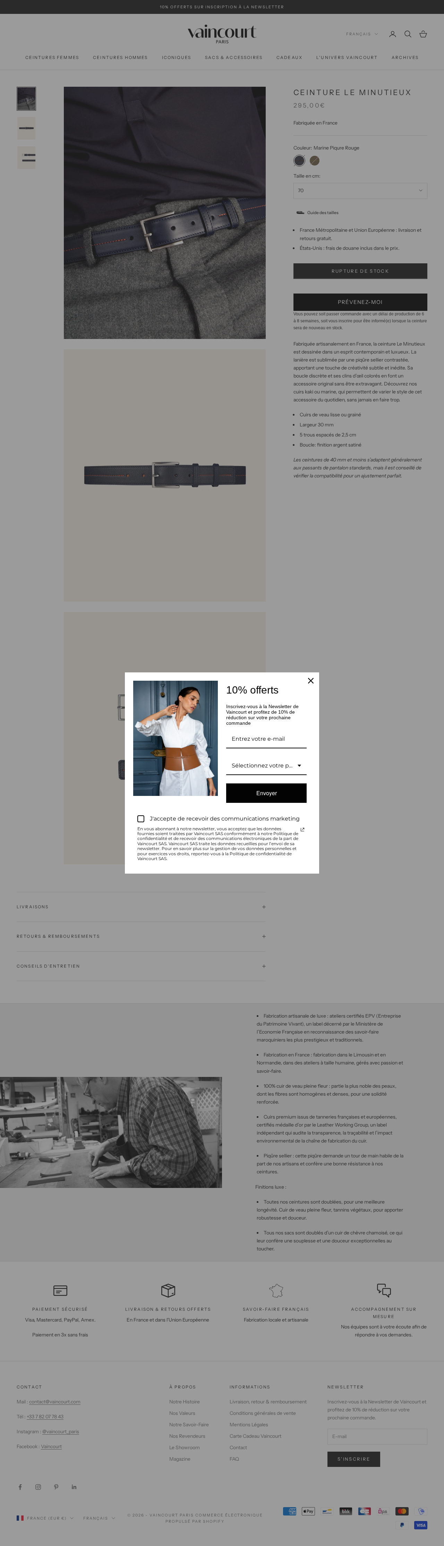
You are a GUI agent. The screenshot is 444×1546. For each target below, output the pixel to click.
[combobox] (266, 766)
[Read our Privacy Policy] (302, 829)
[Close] (310, 680)
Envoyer (266, 793)
